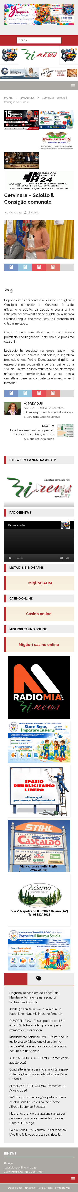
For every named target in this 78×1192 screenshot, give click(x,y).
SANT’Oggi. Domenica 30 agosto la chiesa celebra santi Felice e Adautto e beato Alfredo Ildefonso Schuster (37, 1102)
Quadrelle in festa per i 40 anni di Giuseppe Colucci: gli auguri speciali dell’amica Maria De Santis (38, 1074)
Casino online (40, 613)
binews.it (32, 212)
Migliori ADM (40, 583)
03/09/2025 (13, 212)
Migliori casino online (40, 644)
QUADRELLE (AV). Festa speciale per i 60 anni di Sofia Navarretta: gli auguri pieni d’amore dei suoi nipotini (36, 1025)
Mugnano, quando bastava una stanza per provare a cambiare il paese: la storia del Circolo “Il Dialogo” (37, 1118)
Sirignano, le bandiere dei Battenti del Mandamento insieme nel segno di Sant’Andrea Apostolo (34, 997)
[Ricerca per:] (39, 40)
